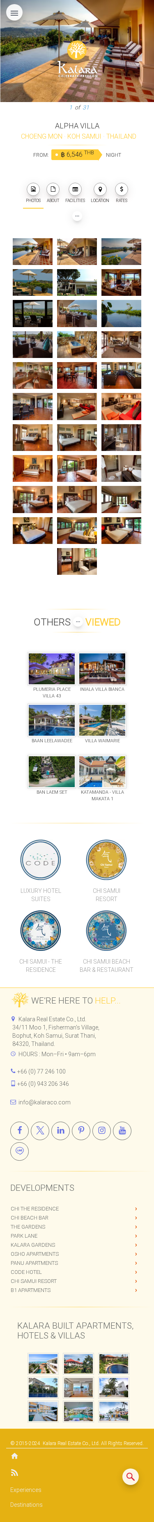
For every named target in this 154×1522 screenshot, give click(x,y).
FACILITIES (75, 200)
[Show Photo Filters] (77, 216)
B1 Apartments (31, 1290)
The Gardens (28, 1227)
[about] (53, 189)
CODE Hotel (26, 1272)
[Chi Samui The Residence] (41, 930)
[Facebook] (19, 1131)
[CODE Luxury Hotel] (41, 859)
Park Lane (24, 1236)
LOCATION (100, 200)
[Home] (77, 1456)
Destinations (26, 1504)
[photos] (33, 189)
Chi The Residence (35, 1209)
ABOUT (53, 200)
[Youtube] (122, 1131)
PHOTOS (33, 200)
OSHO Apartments (35, 1254)
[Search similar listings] (130, 1477)
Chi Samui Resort (34, 1281)
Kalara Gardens (33, 1245)
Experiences (25, 1490)
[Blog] (77, 1474)
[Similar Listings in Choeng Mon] (130, 1477)
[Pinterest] (81, 1131)
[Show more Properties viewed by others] (78, 622)
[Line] (19, 1151)
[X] (40, 1131)
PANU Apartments (34, 1263)
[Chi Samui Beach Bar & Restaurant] (106, 930)
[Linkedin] (60, 1131)
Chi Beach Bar (29, 1218)
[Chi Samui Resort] (106, 859)
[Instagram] (101, 1131)
